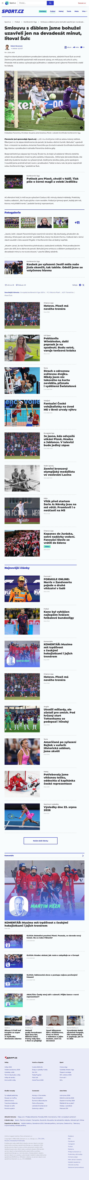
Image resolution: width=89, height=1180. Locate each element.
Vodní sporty (49, 466)
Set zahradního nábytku (62, 1120)
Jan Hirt (34, 1072)
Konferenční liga (33, 176)
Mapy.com (21, 1117)
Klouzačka (50, 1120)
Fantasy (43, 11)
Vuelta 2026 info (37, 1067)
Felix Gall (35, 1077)
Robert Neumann (16, 46)
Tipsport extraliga (65, 1072)
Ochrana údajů (73, 1157)
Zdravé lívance (9, 1100)
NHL (61, 1080)
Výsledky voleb (9, 1072)
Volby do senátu (10, 1077)
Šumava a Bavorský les (39, 1100)
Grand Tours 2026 (37, 1080)
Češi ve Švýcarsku (38, 1103)
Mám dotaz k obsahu (75, 1159)
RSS (69, 1139)
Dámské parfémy (50, 1123)
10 (83, 47)
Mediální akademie (74, 1162)
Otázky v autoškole (66, 1106)
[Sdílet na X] (83, 285)
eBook (69, 47)
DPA (42, 1139)
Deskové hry (68, 1123)
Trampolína (35, 1120)
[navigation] (2, 3)
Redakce (71, 1136)
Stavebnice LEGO (38, 1123)
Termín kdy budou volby (12, 1075)
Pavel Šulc (8, 295)
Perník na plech (10, 1108)
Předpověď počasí (31, 1117)
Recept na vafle (10, 1106)
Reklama (71, 1149)
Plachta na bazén (25, 1120)
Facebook (71, 1141)
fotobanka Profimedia (17, 1140)
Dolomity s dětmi (38, 1108)
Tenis (69, 11)
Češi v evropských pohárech (67, 1117)
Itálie (46, 498)
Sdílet (77, 47)
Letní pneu (59, 1123)
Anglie (46, 706)
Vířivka (82, 1120)
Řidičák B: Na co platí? (67, 1103)
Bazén (17, 1120)
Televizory (76, 1123)
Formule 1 (47, 576)
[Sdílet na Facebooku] (80, 285)
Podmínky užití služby (75, 1154)
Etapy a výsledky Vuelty (40, 1069)
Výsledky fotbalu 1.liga (67, 1069)
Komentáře (48, 641)
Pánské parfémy (20, 1125)
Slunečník (43, 1120)
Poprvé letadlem (37, 1098)
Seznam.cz (82, 3)
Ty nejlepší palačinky (11, 1095)
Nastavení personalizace (76, 1167)
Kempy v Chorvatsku (39, 1095)
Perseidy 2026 (42, 1117)
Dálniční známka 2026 (67, 1098)
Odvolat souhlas (73, 1165)
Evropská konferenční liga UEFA (32, 292)
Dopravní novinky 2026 (67, 1100)
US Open (47, 335)
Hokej (61, 11)
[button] (44, 101)
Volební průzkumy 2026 (12, 1069)
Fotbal (52, 11)
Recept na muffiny (11, 1098)
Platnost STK (64, 1108)
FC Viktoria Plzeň (53, 292)
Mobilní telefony (26, 1123)
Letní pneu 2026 (65, 1095)
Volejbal (47, 400)
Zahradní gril (75, 1120)
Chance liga (63, 1067)
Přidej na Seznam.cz (74, 1152)
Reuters (7, 1140)
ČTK (39, 1139)
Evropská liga (49, 433)
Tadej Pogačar (36, 1075)
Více (84, 11)
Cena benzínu (52, 1117)
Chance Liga (48, 303)
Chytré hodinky (10, 1125)
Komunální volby (10, 1080)
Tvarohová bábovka (11, 1103)
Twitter (70, 1146)
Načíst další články (40, 841)
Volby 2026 (8, 1067)
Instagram (71, 1144)
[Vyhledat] (50, 3)
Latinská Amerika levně (39, 1106)
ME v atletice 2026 (65, 1075)
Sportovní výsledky (51, 804)
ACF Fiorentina (67, 292)
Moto (77, 11)
